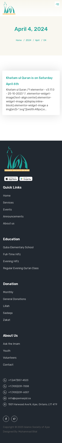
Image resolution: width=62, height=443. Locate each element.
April (37, 40)
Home (19, 40)
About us (8, 223)
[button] (57, 4)
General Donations (14, 299)
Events (7, 209)
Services (8, 202)
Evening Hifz (11, 261)
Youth (6, 350)
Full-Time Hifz (12, 254)
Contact (8, 364)
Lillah (6, 306)
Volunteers (9, 357)
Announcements (13, 216)
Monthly (8, 292)
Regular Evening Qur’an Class (21, 268)
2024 (28, 40)
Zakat (6, 320)
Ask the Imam (11, 343)
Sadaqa (7, 313)
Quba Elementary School (18, 247)
